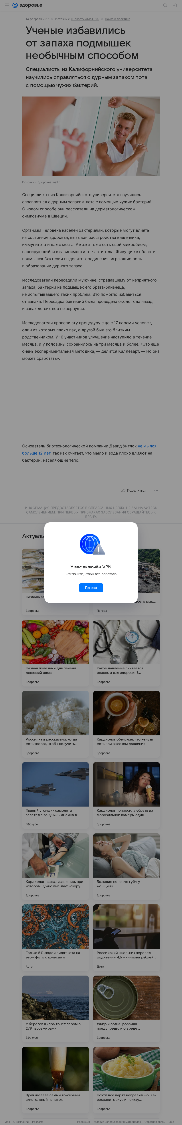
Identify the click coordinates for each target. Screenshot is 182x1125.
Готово (91, 588)
